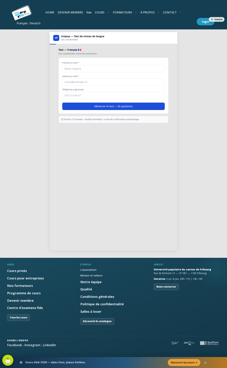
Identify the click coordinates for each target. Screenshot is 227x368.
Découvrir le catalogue (97, 321)
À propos (147, 12)
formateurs (122, 12)
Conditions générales (97, 296)
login (205, 22)
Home (49, 12)
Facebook (14, 345)
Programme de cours (24, 293)
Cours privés (17, 271)
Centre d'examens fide (25, 308)
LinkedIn (49, 345)
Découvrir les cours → (184, 362)
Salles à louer (90, 311)
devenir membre (70, 12)
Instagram (32, 345)
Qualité (86, 289)
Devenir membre (20, 300)
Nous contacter (166, 286)
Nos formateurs (20, 285)
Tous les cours (18, 317)
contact (170, 12)
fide (89, 12)
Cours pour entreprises (25, 278)
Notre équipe (91, 282)
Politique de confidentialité (102, 304)
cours (99, 12)
